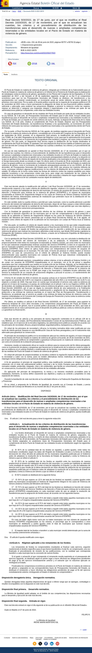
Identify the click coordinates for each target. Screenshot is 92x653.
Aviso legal (39, 638)
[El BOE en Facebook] (46, 645)
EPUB (34, 63)
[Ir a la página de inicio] (47, 3)
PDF (14, 63)
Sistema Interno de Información (78, 638)
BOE (19, 11)
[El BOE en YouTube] (57, 645)
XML (53, 63)
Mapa (31, 638)
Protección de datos (61, 638)
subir (85, 630)
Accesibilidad (48, 638)
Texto (6, 74)
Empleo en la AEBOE (50, 639)
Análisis (14, 74)
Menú (75, 8)
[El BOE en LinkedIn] (52, 645)
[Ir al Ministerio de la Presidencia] (4, 3)
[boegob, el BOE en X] (40, 645)
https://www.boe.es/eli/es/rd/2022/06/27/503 (38, 53)
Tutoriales (38, 639)
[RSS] (34, 645)
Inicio (14, 11)
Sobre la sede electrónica (20, 638)
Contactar (7, 638)
